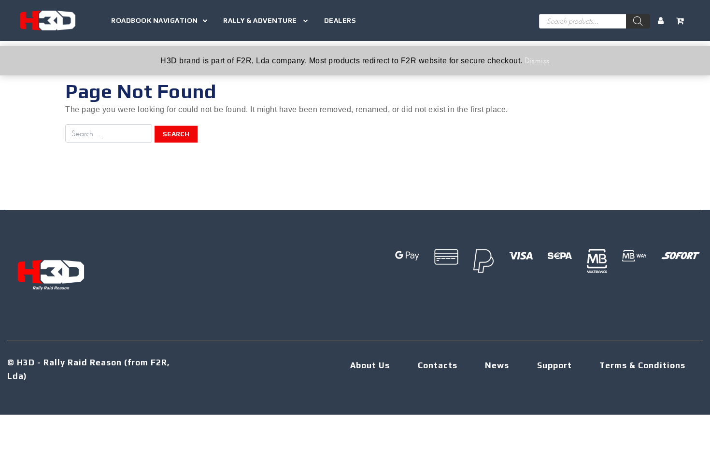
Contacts (437, 365)
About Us (370, 365)
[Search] (638, 21)
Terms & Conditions (642, 365)
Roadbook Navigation (154, 20)
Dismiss (537, 60)
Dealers (340, 20)
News (497, 365)
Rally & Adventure (260, 20)
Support (554, 365)
